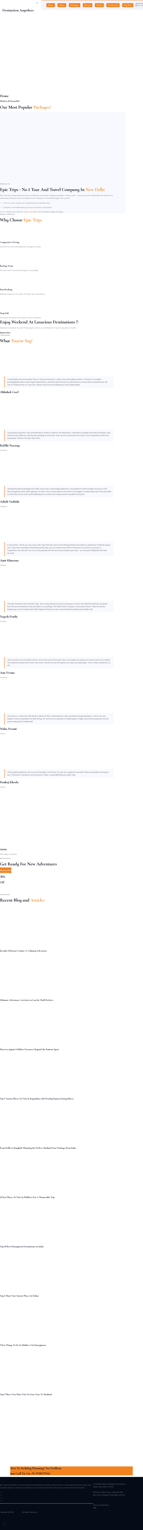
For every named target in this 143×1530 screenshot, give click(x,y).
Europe (87, 5)
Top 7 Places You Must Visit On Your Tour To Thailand (26, 1394)
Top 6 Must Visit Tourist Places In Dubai (19, 1295)
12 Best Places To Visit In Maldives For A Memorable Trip (27, 1197)
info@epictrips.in (102, 1508)
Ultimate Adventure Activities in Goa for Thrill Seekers (26, 1000)
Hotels (99, 5)
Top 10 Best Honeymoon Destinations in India (22, 1246)
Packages (74, 5)
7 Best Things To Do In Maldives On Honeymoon (23, 1345)
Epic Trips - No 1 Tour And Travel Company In (52, 189)
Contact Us (113, 5)
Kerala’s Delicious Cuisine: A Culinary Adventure (23, 950)
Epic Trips (17, 1512)
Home (50, 5)
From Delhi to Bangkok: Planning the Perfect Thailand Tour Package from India (38, 1148)
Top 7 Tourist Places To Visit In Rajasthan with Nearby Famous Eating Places (37, 1098)
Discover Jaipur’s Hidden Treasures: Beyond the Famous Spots (29, 1049)
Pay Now (128, 5)
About (62, 5)
